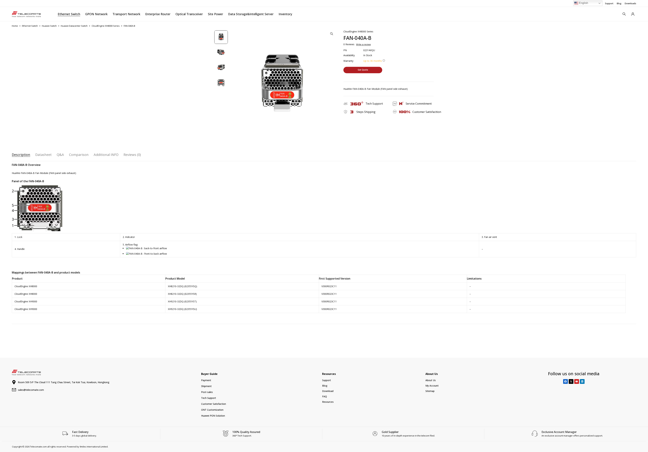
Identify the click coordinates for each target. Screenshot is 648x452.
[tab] (21, 155)
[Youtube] (576, 381)
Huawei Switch (49, 25)
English (583, 3)
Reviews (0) (132, 155)
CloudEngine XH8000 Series (106, 25)
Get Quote (363, 69)
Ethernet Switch (30, 25)
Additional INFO (106, 155)
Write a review (363, 44)
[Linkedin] (582, 381)
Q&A (60, 155)
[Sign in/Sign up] (632, 14)
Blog (619, 3)
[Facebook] (565, 381)
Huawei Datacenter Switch (74, 25)
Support (609, 3)
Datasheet (43, 155)
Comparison (79, 155)
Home (15, 25)
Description (21, 155)
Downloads (630, 3)
